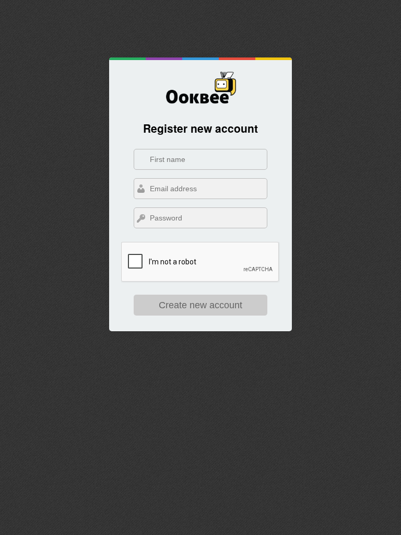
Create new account (200, 305)
